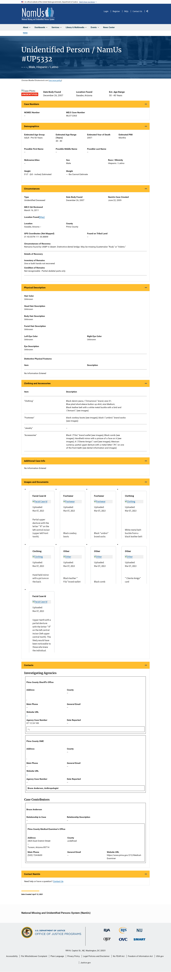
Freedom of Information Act (140, 956)
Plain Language (57, 956)
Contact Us (137, 11)
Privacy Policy (73, 956)
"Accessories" (30, 435)
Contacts (28, 665)
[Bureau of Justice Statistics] (123, 932)
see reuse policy (55, 80)
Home (25, 33)
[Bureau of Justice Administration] (107, 929)
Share (148, 11)
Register (116, 11)
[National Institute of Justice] (139, 929)
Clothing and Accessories (37, 383)
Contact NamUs (32, 874)
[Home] (38, 14)
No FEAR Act (119, 956)
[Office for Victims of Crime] (123, 939)
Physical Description (35, 287)
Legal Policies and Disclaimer (96, 956)
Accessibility (12, 956)
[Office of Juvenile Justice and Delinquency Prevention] (107, 940)
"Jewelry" (28, 428)
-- (66, 428)
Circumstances (32, 188)
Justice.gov (85, 962)
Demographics (31, 126)
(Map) (42, 217)
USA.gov (160, 956)
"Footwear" (29, 417)
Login (106, 11)
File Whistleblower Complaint (34, 956)
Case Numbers (31, 104)
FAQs (126, 11)
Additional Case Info (34, 461)
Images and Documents (36, 482)
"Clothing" (28, 401)
